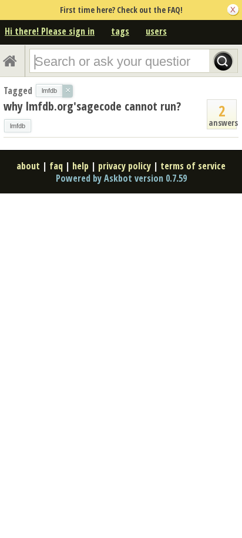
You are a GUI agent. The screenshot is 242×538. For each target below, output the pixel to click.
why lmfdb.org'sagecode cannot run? (92, 106)
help (80, 165)
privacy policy (124, 165)
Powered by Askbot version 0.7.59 (121, 178)
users (156, 31)
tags (120, 31)
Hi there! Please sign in (50, 31)
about (28, 165)
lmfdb (17, 125)
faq (56, 165)
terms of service (193, 165)
